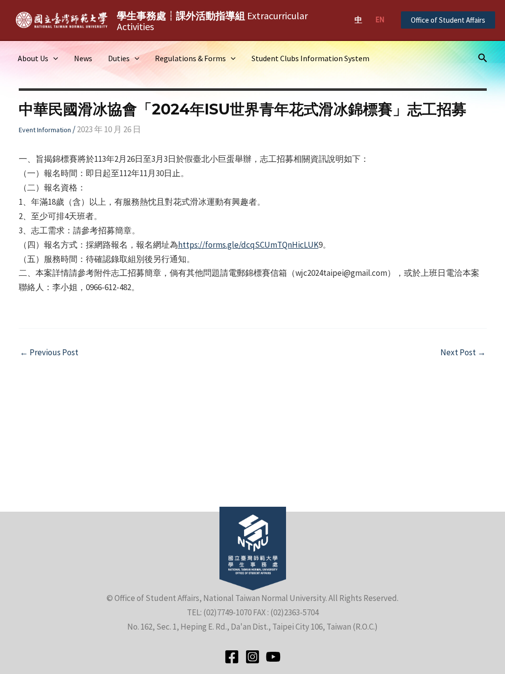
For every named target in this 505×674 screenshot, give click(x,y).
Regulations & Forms (190, 58)
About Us (33, 58)
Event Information (45, 129)
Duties (119, 58)
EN (379, 19)
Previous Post (49, 352)
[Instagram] (252, 656)
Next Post (463, 352)
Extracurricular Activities (212, 21)
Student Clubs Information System (310, 58)
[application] (53, 58)
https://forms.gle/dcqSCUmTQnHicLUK (248, 244)
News (83, 58)
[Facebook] (231, 656)
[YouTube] (273, 656)
